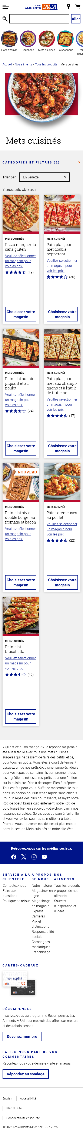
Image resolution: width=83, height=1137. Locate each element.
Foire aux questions (10, 893)
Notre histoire (42, 885)
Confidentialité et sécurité (23, 1118)
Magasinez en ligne (42, 893)
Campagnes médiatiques (41, 944)
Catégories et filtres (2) (31, 162)
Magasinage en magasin (41, 903)
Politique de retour (16, 900)
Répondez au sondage (25, 1073)
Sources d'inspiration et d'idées (65, 905)
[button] (6, 6)
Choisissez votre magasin (21, 314)
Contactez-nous (14, 885)
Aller (76, 18)
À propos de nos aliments (66, 893)
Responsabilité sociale (43, 934)
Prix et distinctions (40, 924)
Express (37, 911)
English (7, 1098)
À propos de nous (42, 876)
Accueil (7, 64)
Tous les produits (46, 64)
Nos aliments (23, 64)
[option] (9, 43)
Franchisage (41, 952)
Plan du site (14, 1108)
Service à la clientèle (16, 876)
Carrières (38, 916)
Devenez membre (22, 1036)
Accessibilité (28, 1098)
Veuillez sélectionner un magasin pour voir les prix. (20, 260)
